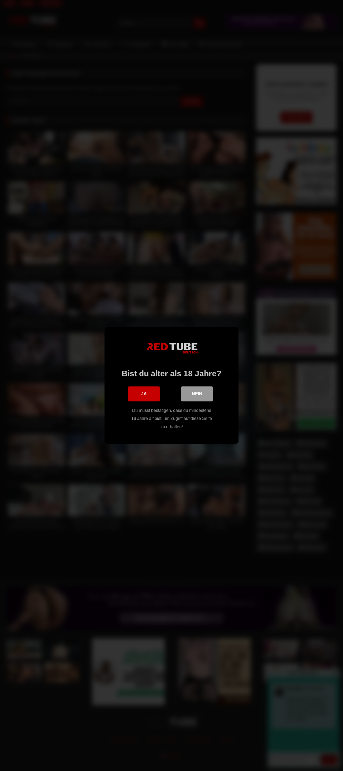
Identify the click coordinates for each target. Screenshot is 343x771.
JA (144, 394)
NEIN (197, 394)
